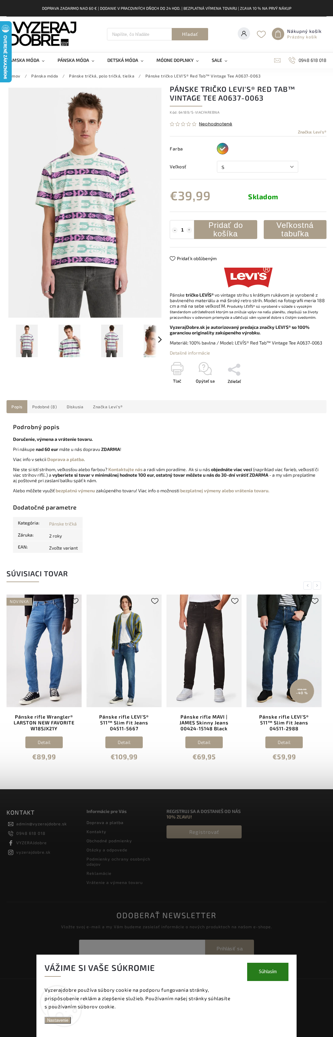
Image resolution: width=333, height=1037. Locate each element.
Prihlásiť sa (230, 948)
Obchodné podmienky (109, 840)
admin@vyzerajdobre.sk (41, 823)
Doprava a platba (105, 822)
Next (318, 585)
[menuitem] (29, 60)
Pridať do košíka (225, 229)
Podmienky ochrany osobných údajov (118, 861)
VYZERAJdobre (31, 842)
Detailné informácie (190, 353)
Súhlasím (268, 971)
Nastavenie (57, 1020)
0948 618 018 (31, 833)
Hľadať (190, 34)
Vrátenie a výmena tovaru (115, 882)
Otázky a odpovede (107, 849)
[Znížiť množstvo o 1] (175, 230)
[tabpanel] (44, 682)
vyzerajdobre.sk (33, 852)
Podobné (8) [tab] (44, 406)
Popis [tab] (16, 406)
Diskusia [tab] (75, 406)
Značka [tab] (108, 406)
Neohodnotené (215, 124)
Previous (309, 585)
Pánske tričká (63, 523)
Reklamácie (99, 873)
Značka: (312, 131)
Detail (44, 742)
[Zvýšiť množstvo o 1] (189, 230)
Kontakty (96, 831)
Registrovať (204, 832)
